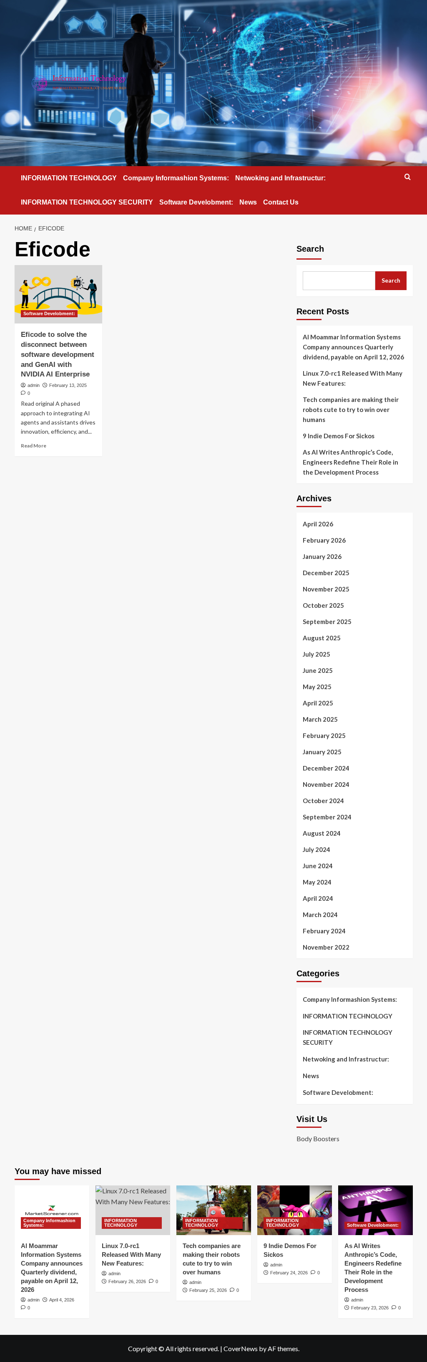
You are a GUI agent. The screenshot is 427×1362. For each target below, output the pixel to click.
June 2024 (318, 865)
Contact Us (281, 202)
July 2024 (316, 849)
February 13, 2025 (68, 385)
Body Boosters (317, 1138)
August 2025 (322, 638)
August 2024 (322, 833)
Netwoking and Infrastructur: (280, 178)
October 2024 (323, 800)
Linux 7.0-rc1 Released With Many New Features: (352, 378)
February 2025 (324, 735)
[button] (407, 176)
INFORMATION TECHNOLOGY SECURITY (87, 202)
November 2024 (326, 784)
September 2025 (327, 621)
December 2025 (326, 572)
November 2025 (326, 589)
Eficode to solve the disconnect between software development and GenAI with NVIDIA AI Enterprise (57, 354)
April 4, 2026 (61, 1299)
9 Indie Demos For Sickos (338, 436)
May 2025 (317, 686)
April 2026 (318, 524)
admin (34, 385)
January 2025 (322, 752)
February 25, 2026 (208, 1290)
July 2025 (316, 654)
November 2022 (326, 947)
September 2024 (327, 817)
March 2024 (320, 914)
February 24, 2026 (289, 1272)
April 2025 (318, 703)
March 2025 (320, 719)
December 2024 (326, 768)
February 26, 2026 (127, 1281)
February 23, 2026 (370, 1307)
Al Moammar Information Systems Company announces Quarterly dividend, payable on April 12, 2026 (353, 347)
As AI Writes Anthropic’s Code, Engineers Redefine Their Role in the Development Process (350, 462)
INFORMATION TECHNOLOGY (69, 178)
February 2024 (324, 931)
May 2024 (317, 882)
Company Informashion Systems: (176, 178)
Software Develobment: (196, 202)
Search (310, 248)
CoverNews (241, 1348)
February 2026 (324, 540)
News (248, 202)
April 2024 (318, 898)
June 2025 (318, 670)
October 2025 (323, 605)
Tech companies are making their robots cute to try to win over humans (351, 409)
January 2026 (322, 556)
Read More (33, 445)
